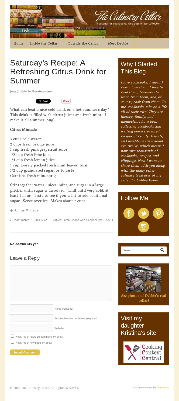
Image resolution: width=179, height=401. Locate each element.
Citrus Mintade (26, 210)
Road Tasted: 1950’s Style (30, 220)
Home (18, 43)
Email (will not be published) (76, 318)
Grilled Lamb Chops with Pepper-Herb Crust (81, 220)
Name (64, 308)
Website (59, 328)
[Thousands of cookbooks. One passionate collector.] (89, 35)
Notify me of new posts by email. (34, 342)
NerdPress (163, 387)
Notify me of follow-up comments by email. (39, 336)
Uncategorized (42, 91)
